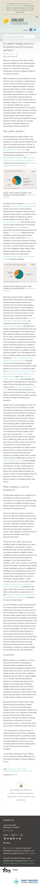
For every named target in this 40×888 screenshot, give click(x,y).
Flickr (11, 838)
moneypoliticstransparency (12, 771)
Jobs (21, 835)
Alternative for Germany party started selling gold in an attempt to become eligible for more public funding (19, 373)
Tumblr (17, 838)
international (11, 769)
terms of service (29, 853)
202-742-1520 (8, 830)
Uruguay (25, 434)
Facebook (31, 29)
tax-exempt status (14, 233)
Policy (16, 775)
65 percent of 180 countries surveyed (23, 206)
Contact (5, 835)
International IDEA (30, 203)
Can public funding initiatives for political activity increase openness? (18, 47)
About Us (14, 835)
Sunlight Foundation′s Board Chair (19, 5)
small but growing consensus (13, 460)
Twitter (35, 29)
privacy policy (10, 848)
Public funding (26, 771)
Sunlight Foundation (15, 21)
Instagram (14, 838)
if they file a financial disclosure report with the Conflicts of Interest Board (19, 584)
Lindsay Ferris (9, 54)
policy (17, 54)
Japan (29, 238)
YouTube (20, 838)
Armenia (17, 227)
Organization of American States (14, 150)
